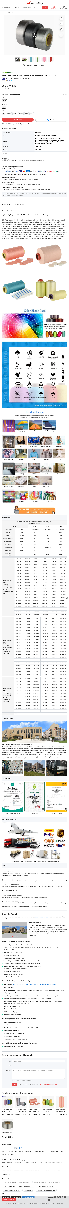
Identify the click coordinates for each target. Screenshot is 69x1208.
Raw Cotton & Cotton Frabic (33, 1170)
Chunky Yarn (56, 1170)
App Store (6, 1197)
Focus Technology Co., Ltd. (23, 1203)
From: (9, 1061)
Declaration (52, 1203)
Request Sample (27, 123)
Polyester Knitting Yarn (9, 1186)
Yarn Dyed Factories (54, 1182)
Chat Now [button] (52, 120)
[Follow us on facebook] (55, 1197)
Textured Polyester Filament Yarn (11, 1190)
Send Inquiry (18, 120)
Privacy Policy (60, 1203)
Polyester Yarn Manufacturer (26, 1186)
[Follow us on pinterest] (65, 1197)
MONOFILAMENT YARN (57, 1151)
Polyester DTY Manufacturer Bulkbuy (45, 1190)
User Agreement (43, 1203)
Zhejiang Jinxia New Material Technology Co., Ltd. (19, 78)
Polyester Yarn (17, 984)
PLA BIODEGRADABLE (40, 1151)
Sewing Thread (7, 1170)
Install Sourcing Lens (9, 1199)
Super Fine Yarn (7, 1174)
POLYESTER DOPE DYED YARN (10, 1151)
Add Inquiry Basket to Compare (35, 65)
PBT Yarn (42, 984)
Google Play (16, 1197)
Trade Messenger (28, 1197)
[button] (3, 3)
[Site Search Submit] (45, 7)
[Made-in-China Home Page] (34, 3)
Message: (8, 1070)
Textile (8, 12)
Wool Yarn (47, 1170)
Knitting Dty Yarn (28, 1190)
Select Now (64, 95)
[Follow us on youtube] (62, 1197)
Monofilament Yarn (50, 984)
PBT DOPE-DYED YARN (8, 1154)
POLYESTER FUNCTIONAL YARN (26, 1151)
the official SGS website (41, 917)
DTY (23, 984)
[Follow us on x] (58, 1197)
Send (14, 1084)
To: (10, 1066)
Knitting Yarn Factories (40, 1182)
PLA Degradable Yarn (33, 984)
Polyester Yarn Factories (9, 1182)
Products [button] (17, 7)
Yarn (13, 12)
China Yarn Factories (24, 1182)
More (3, 1193)
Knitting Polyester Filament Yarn (45, 1186)
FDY (25, 984)
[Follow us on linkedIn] (49, 1199)
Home (3, 12)
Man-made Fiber (18, 1170)
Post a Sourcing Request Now (48, 1084)
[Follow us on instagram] (60, 1197)
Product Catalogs (25, 1148)
